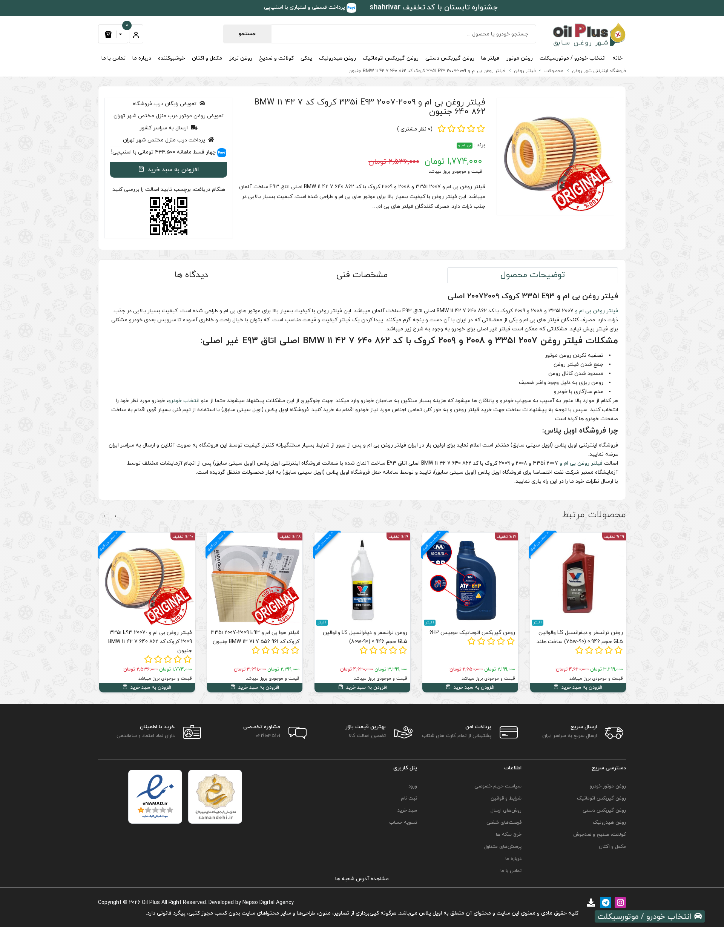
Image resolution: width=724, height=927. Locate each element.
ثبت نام (409, 798)
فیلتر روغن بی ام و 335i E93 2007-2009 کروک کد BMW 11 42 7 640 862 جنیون (369, 107)
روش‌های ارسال (506, 810)
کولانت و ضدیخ (276, 58)
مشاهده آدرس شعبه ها (362, 878)
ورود (412, 786)
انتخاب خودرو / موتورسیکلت (573, 58)
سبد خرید (407, 810)
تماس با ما (113, 58)
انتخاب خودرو (183, 400)
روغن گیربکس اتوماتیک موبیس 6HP (472, 632)
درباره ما (141, 58)
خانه (617, 58)
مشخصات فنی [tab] (362, 275)
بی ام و (464, 145)
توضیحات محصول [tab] (532, 275)
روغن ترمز (240, 58)
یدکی (306, 58)
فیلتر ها (490, 58)
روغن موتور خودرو (608, 786)
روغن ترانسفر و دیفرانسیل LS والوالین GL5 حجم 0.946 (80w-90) (365, 637)
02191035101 (268, 735)
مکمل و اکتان (207, 58)
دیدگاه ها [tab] (191, 275)
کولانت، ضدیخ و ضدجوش (599, 834)
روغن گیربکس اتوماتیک (391, 58)
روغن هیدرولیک (337, 58)
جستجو (247, 33)
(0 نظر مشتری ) (415, 129)
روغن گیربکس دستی (449, 58)
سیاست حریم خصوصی (498, 786)
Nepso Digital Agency (268, 902)
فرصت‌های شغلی (504, 822)
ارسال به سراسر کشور (164, 128)
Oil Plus (151, 902)
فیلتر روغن (605, 311)
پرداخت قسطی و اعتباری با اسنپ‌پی (305, 7)
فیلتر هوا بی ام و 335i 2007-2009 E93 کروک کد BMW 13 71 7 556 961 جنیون (255, 637)
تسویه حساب (403, 822)
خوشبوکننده (171, 58)
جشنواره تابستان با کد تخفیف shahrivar (434, 7)
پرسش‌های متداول (503, 846)
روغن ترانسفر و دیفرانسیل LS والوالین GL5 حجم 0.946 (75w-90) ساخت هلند (580, 637)
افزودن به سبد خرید (172, 170)
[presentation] (116, 516)
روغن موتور (519, 58)
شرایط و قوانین (506, 798)
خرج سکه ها (509, 834)
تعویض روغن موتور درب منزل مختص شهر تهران (169, 116)
